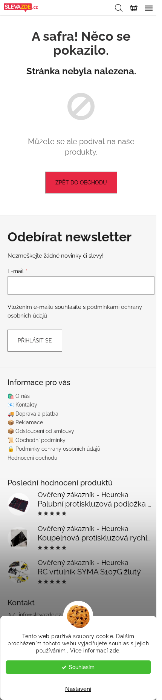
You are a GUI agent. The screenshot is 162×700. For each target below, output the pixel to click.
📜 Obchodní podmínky (37, 440)
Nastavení (78, 689)
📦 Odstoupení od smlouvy (41, 431)
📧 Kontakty (22, 405)
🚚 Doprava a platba (33, 414)
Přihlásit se (35, 341)
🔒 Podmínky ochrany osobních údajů (54, 449)
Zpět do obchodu (81, 183)
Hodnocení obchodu (32, 458)
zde (114, 651)
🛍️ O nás (19, 396)
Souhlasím (82, 667)
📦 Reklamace (25, 422)
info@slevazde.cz (40, 615)
